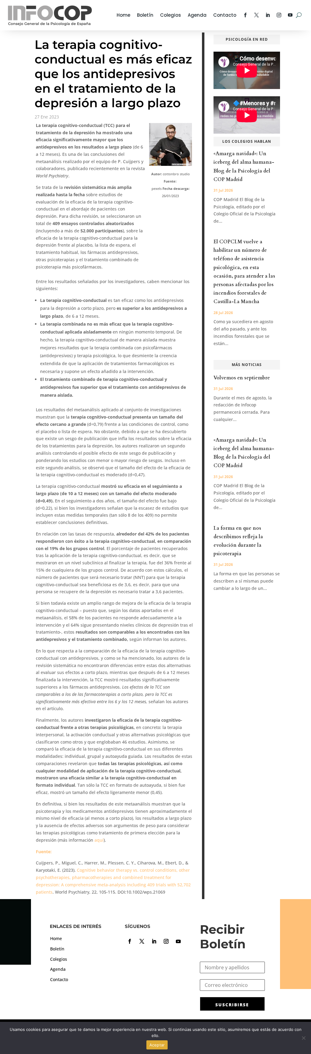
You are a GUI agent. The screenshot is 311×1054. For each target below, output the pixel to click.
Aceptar (157, 1044)
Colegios (170, 15)
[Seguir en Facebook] (130, 941)
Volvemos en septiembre (242, 378)
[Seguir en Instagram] (166, 941)
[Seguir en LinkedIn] (154, 941)
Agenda (197, 15)
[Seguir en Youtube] (178, 941)
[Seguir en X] (142, 941)
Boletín (145, 15)
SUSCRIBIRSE (232, 1005)
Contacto (224, 15)
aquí (99, 840)
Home (123, 15)
